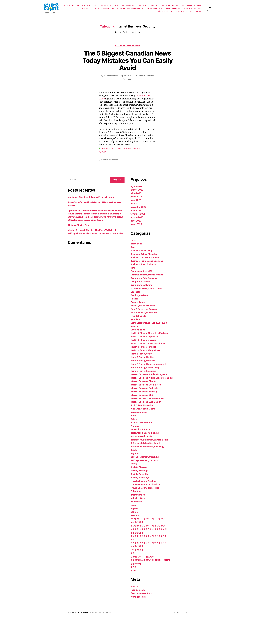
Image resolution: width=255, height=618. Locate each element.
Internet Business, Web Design (145, 402)
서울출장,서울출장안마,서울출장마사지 (148, 529)
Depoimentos (68, 5)
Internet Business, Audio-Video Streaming (151, 378)
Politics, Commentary (141, 422)
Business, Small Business (143, 264)
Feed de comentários (141, 593)
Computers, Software (141, 285)
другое (134, 508)
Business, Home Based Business (146, 261)
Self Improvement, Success (144, 460)
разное (134, 512)
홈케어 (133, 567)
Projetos (134, 426)
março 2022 (136, 210)
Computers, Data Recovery (143, 278)
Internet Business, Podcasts (144, 388)
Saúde (133, 450)
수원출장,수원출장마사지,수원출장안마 (148, 536)
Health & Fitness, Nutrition (143, 347)
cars (132, 268)
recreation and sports (141, 436)
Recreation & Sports (140, 429)
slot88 (133, 464)
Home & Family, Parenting (143, 371)
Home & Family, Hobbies (142, 357)
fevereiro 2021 (137, 214)
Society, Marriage (139, 470)
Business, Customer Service (144, 257)
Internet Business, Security (127, 45)
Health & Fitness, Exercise (143, 340)
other (133, 415)
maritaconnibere (112, 76)
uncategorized (137, 495)
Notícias (85, 8)
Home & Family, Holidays (142, 360)
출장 (132, 553)
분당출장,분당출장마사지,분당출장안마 (148, 525)
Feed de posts (137, 590)
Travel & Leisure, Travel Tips (144, 488)
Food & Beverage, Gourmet (143, 312)
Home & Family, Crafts (141, 354)
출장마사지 (135, 563)
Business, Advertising (141, 250)
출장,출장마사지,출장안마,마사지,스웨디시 (150, 560)
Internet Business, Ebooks (143, 381)
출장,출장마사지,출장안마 (142, 556)
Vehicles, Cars (137, 498)
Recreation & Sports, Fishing (144, 433)
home (116, 5)
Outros (133, 419)
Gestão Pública (137, 329)
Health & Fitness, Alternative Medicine (149, 333)
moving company (138, 412)
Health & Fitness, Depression (144, 336)
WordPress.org (138, 597)
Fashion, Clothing (139, 295)
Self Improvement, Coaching (144, 457)
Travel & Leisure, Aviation (143, 481)
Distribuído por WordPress (100, 612)
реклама (134, 515)
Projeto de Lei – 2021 (165, 11)
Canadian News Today (109, 160)
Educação (135, 292)
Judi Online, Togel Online (142, 409)
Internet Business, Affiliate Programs (148, 374)
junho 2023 (136, 196)
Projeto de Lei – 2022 (184, 11)
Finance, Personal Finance (143, 305)
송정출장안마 (136, 532)
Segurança (135, 453)
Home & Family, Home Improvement (148, 364)
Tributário (135, 491)
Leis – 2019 (130, 5)
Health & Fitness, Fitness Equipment (148, 343)
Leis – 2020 (142, 5)
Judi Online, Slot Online (141, 405)
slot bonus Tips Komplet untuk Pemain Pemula (91, 197)
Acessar (134, 586)
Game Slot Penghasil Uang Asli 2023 (148, 323)
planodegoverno (118, 8)
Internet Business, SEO (141, 395)
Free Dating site (138, 316)
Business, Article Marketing (144, 254)
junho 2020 (136, 224)
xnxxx (133, 505)
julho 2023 (135, 193)
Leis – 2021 (154, 5)
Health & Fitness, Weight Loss (145, 350)
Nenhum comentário (146, 76)
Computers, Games (140, 281)
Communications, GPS (141, 271)
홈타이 (133, 570)
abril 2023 (135, 203)
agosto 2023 (136, 190)
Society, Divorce (138, 467)
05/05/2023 (128, 76)
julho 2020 (135, 221)
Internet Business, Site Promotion (147, 398)
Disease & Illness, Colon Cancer (146, 288)
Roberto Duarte (81, 612)
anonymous (136, 243)
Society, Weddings (139, 477)
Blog (132, 247)
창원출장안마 (136, 550)
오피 (132, 539)
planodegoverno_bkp (135, 8)
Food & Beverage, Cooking (143, 309)
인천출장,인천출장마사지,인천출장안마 (148, 543)
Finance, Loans (137, 302)
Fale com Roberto (83, 5)
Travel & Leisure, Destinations (145, 484)
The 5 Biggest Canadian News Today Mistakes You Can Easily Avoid (127, 60)
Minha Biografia (178, 5)
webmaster (136, 501)
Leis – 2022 (165, 5)
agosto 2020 (136, 217)
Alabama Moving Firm (78, 225)
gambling (135, 319)
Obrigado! (95, 8)
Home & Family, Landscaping (144, 367)
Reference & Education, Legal (145, 443)
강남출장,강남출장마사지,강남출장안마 (148, 519)
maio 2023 (135, 200)
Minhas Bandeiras (194, 5)
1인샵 (133, 240)
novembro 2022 (138, 207)
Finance (134, 298)
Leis (122, 5)
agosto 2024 (136, 186)
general (134, 326)
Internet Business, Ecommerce (145, 384)
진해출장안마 (136, 546)
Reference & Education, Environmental (149, 440)
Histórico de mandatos (102, 5)
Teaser (198, 11)
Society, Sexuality (139, 474)
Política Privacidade (154, 8)
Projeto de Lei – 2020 (192, 8)
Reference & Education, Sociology (147, 446)
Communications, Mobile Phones (146, 274)
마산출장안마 (136, 522)
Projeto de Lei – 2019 (173, 8)
